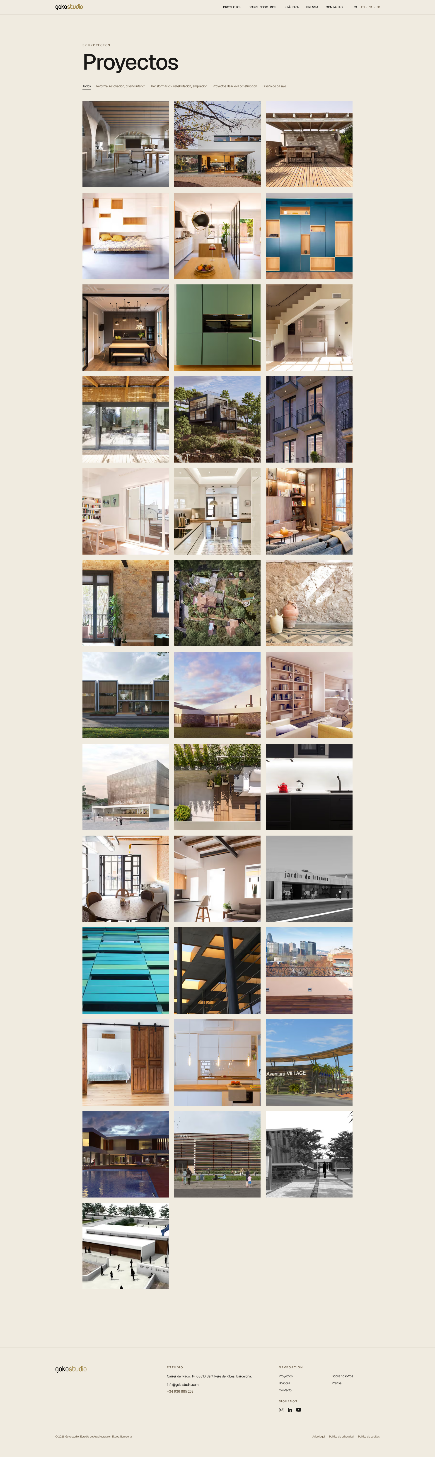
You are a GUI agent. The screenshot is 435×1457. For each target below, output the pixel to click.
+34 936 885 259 (180, 1391)
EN (363, 7)
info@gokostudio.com (182, 1384)
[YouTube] (298, 1409)
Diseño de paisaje (274, 86)
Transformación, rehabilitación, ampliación (178, 86)
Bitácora (291, 7)
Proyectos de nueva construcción (235, 86)
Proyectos (232, 7)
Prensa (312, 7)
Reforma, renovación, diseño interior (120, 86)
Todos (86, 86)
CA (370, 7)
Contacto (334, 7)
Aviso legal (318, 1436)
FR (378, 7)
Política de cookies (369, 1436)
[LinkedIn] (290, 1409)
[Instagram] (281, 1409)
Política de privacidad (341, 1436)
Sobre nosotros (262, 7)
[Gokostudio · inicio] (69, 7)
